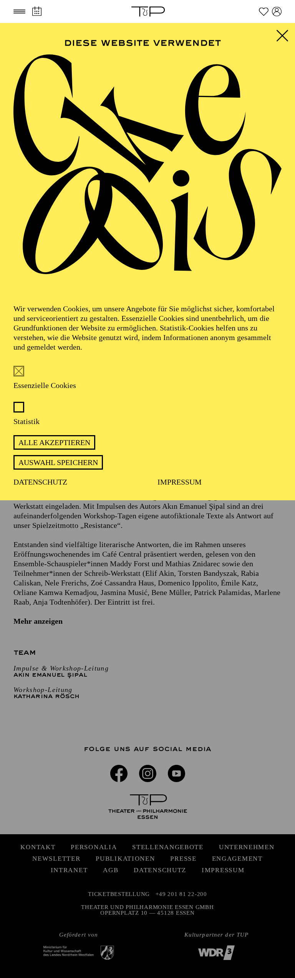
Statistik (26, 421)
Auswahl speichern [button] (58, 462)
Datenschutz (40, 482)
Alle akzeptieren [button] (54, 442)
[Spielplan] (36, 11)
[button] (19, 11)
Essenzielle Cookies (44, 385)
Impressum (179, 482)
